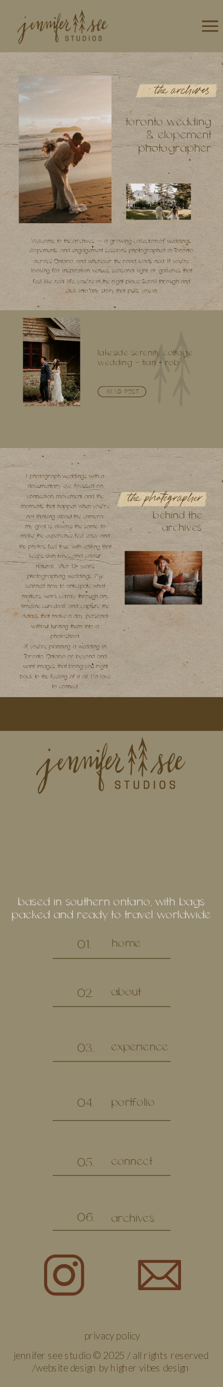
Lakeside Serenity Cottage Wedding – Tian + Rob (145, 358)
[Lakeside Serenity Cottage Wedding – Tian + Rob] (51, 362)
